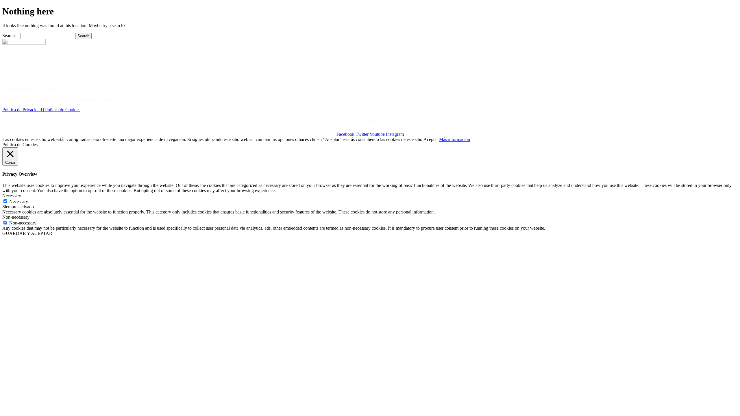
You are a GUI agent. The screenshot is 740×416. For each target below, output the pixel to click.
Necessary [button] (11, 195)
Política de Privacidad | (23, 109)
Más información (454, 139)
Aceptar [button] (430, 139)
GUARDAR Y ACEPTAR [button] (27, 233)
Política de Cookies (62, 109)
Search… (10, 35)
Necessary (18, 201)
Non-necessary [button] (15, 217)
